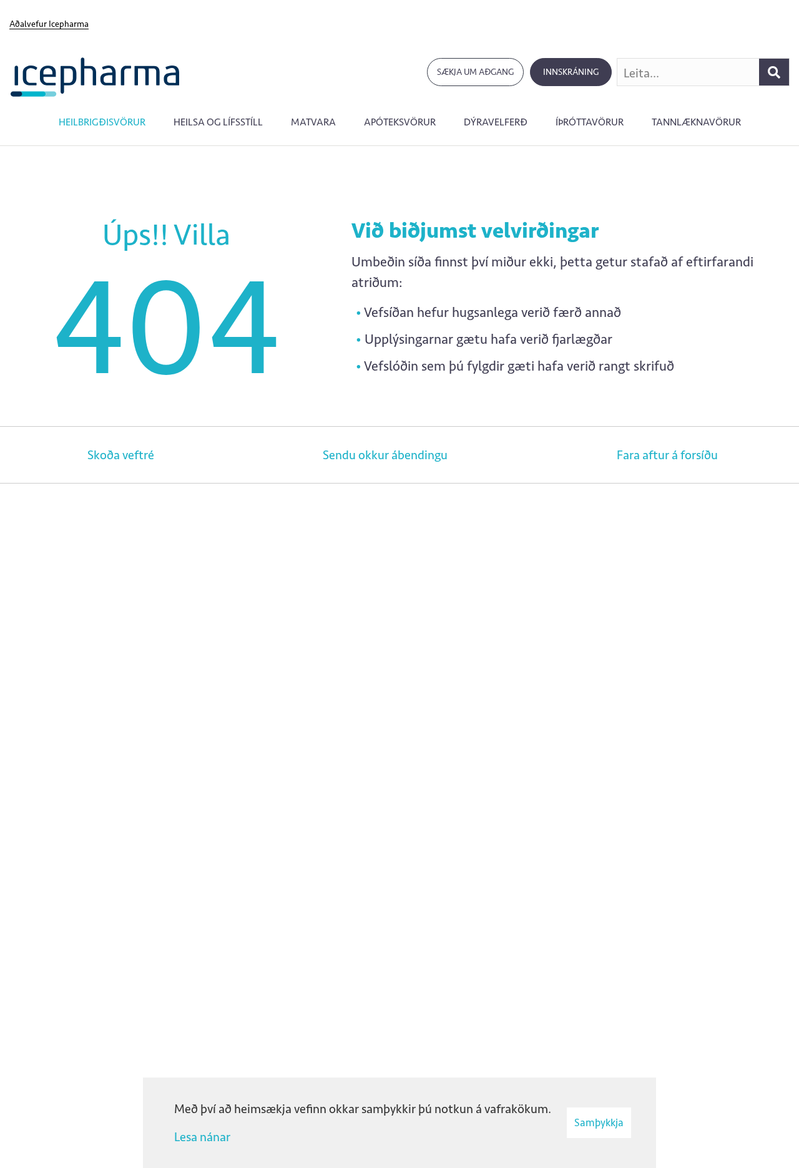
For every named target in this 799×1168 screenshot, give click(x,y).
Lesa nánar (202, 1136)
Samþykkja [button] (599, 1122)
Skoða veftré (120, 454)
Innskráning (571, 72)
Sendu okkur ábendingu (385, 454)
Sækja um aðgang (475, 72)
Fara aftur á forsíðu (667, 454)
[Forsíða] (95, 75)
